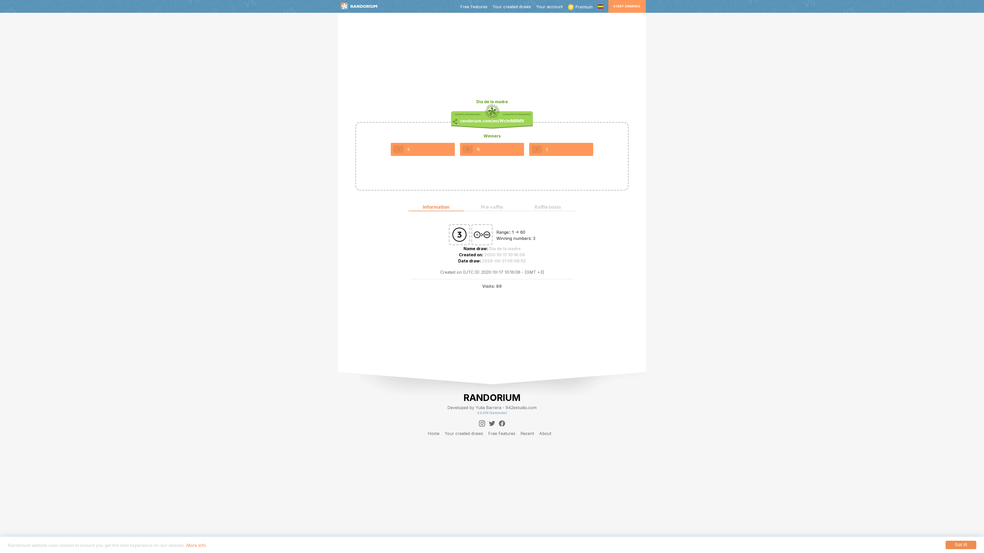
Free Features (473, 6)
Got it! (961, 544)
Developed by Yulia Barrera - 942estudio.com (492, 407)
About (545, 433)
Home (433, 433)
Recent (527, 433)
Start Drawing (626, 6)
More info (196, 545)
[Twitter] (492, 423)
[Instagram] (482, 423)
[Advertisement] (492, 58)
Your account (549, 6)
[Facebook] (502, 423)
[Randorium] (361, 6)
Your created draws (512, 6)
